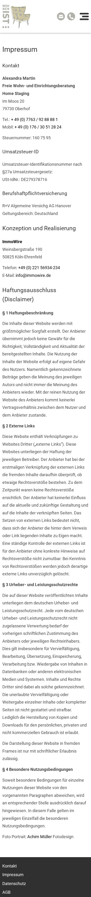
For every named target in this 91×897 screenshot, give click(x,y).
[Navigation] (84, 16)
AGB (6, 892)
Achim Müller (39, 836)
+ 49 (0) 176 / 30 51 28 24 (37, 127)
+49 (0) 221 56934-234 (39, 267)
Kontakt (9, 865)
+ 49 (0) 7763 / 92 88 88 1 (34, 119)
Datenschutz (14, 883)
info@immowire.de (33, 275)
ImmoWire (12, 241)
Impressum (13, 874)
